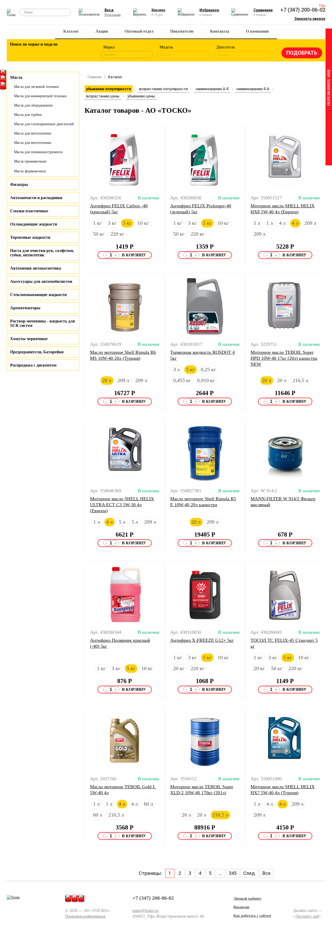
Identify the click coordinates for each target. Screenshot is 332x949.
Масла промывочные (30, 161)
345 (233, 873)
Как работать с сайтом (252, 916)
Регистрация (113, 15)
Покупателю (181, 31)
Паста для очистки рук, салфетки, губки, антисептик (42, 252)
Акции (101, 31)
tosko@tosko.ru (145, 910)
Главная (94, 77)
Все (266, 873)
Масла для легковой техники (36, 87)
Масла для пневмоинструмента (38, 152)
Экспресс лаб (307, 916)
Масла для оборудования (33, 105)
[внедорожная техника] (73, 51)
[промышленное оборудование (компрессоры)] (87, 51)
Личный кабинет (247, 899)
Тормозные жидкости (30, 237)
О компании (257, 31)
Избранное (209, 10)
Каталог (71, 31)
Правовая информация (85, 916)
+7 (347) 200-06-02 (302, 10)
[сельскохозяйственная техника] (59, 51)
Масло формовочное (30, 171)
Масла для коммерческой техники (40, 96)
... (220, 873)
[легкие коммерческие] (30, 51)
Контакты (219, 31)
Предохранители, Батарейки (37, 352)
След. (249, 873)
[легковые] (16, 51)
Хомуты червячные (29, 338)
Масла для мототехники (32, 133)
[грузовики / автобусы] (44, 51)
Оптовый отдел (139, 31)
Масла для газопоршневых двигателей (44, 124)
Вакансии (241, 907)
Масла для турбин (28, 115)
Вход (109, 10)
